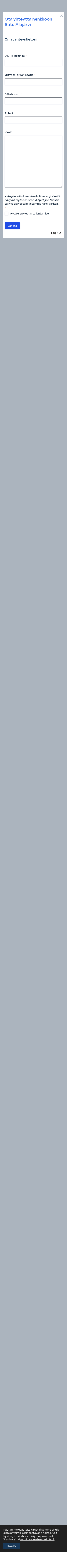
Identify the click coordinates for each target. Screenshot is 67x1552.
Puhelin (10, 113)
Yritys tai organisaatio (20, 74)
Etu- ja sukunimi (16, 55)
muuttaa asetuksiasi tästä (37, 1539)
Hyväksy (11, 1546)
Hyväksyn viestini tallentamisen (30, 213)
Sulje (56, 233)
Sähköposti (13, 94)
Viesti (9, 132)
